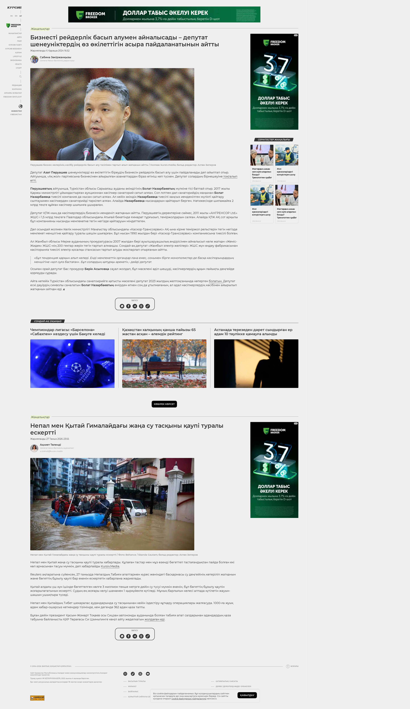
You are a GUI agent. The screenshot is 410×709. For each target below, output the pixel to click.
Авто (19, 37)
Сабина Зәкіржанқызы (55, 57)
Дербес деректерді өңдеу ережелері (233, 687)
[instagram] (125, 674)
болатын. (216, 281)
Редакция (17, 85)
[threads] (140, 674)
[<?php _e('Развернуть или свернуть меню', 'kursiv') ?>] (21, 106)
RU (11, 16)
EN (16, 16)
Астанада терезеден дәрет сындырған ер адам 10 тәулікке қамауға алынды (253, 332)
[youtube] (148, 674)
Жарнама (17, 89)
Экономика (16, 60)
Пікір (19, 41)
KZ (20, 16)
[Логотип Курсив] (14, 7)
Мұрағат (132, 687)
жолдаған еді (155, 619)
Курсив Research (13, 49)
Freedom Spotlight (12, 97)
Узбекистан (16, 114)
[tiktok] (133, 674)
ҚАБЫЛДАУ (247, 695)
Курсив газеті (15, 45)
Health (18, 64)
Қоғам (18, 53)
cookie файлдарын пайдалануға (189, 698)
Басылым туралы (137, 681)
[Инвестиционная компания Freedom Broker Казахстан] (13, 25)
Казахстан (16, 111)
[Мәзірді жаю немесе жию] (20, 77)
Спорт (19, 68)
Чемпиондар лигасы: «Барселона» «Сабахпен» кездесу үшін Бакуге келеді (67, 332)
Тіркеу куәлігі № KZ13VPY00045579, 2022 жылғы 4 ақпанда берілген (59, 678)
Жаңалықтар (15, 33)
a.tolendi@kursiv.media (51, 451)
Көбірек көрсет (164, 404)
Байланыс (133, 692)
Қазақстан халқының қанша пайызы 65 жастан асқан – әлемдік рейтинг (159, 332)
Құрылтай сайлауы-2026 (140, 697)
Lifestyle (17, 56)
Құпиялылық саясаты (227, 681)
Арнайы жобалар (13, 93)
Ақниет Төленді (50, 444)
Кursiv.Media (110, 566)
